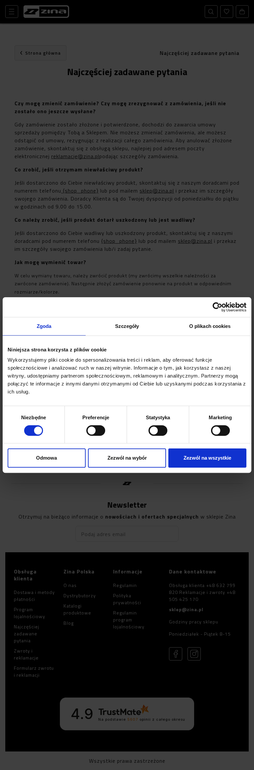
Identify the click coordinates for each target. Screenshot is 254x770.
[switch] (95, 430)
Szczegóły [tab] (127, 326)
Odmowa (46, 458)
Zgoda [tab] (44, 326)
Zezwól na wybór (127, 458)
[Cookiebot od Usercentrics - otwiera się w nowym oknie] (217, 307)
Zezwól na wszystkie (207, 458)
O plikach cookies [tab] (210, 326)
